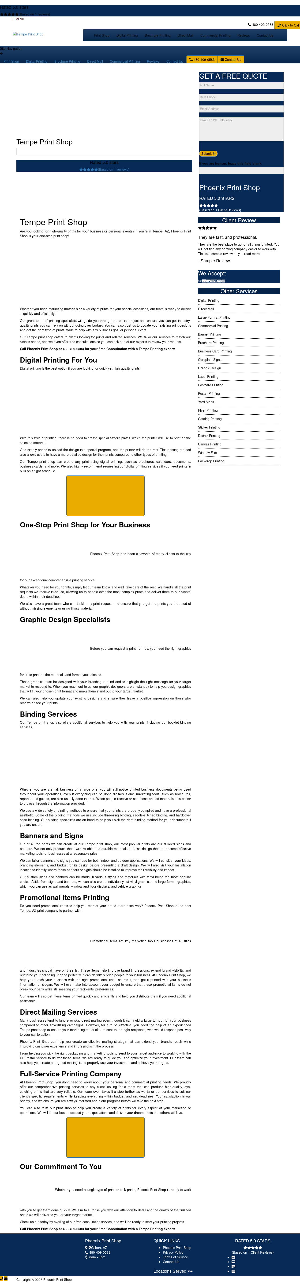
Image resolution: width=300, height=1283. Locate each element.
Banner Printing (209, 334)
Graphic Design (209, 368)
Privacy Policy (173, 1252)
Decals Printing (209, 435)
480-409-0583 (262, 24)
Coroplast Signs (209, 359)
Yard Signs (206, 401)
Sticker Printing (209, 427)
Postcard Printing (210, 385)
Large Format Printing (214, 317)
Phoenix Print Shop (177, 1247)
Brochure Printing (158, 35)
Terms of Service (175, 1257)
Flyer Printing (208, 410)
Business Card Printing (215, 351)
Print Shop (101, 35)
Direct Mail (185, 35)
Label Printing (208, 376)
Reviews (243, 35)
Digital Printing (127, 35)
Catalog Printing (210, 418)
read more (252, 253)
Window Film (207, 452)
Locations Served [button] (171, 1271)
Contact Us (265, 35)
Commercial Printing (215, 35)
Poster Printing (209, 393)
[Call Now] (1, 1278)
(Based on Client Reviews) (220, 210)
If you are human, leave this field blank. (230, 163)
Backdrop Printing (211, 461)
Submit (207, 153)
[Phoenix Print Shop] (41, 1250)
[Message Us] (6, 1278)
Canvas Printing (209, 444)
